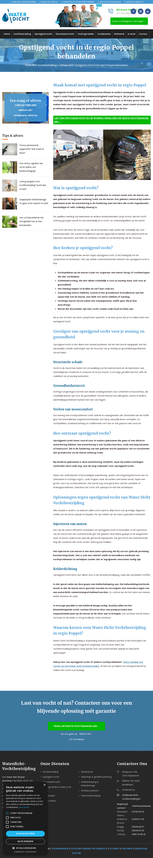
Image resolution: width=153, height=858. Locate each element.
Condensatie (104, 33)
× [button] (44, 785)
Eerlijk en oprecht (49, 2)
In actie (131, 33)
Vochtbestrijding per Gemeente (89, 848)
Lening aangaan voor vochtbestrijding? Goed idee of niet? (32, 185)
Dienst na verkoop (134, 2)
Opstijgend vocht (43, 33)
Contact (143, 33)
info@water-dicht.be (25, 115)
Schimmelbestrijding (90, 795)
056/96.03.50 (138, 830)
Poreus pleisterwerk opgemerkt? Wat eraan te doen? (31, 149)
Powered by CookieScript (25, 852)
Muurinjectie (87, 771)
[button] (25, 848)
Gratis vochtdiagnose (110, 2)
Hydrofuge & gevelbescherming (96, 776)
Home (7, 33)
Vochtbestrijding (22, 33)
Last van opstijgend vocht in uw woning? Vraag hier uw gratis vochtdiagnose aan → (101, 120)
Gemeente (65, 65)
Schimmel (119, 33)
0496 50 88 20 (139, 834)
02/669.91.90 (138, 819)
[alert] (25, 818)
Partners (127, 848)
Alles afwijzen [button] (25, 841)
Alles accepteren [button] (25, 833)
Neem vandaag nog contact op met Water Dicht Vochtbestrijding (98, 663)
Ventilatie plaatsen (90, 790)
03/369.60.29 (138, 811)
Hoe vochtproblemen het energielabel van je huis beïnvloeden (31, 221)
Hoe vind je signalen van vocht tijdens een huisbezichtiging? (31, 167)
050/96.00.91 (138, 826)
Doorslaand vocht (65, 33)
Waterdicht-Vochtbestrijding (41, 65)
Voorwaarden (59, 848)
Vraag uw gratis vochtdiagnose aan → (76, 726)
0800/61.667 (25, 110)
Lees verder (24, 807)
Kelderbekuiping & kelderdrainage (89, 783)
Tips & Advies (49, 800)
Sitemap (114, 848)
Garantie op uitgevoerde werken (78, 2)
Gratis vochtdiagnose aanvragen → (129, 21)
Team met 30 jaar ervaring (24, 2)
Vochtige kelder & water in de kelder (57, 789)
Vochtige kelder (86, 33)
